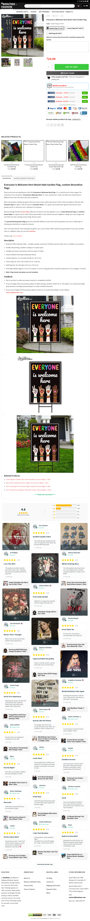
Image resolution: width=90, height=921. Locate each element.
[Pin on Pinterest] (58, 125)
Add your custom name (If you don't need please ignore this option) (65, 38)
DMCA (48, 893)
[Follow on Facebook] (78, 1)
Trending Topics (22, 12)
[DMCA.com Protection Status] (35, 915)
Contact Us (50, 882)
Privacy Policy (28, 885)
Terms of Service (29, 889)
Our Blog (49, 878)
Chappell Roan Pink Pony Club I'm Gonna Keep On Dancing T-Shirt (17, 716)
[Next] (40, 35)
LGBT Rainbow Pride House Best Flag (78, 166)
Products (69, 12)
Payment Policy (51, 889)
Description (7, 178)
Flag (61, 16)
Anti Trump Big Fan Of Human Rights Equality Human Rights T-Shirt (28, 486)
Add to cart (71, 67)
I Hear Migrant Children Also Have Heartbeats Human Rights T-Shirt (28, 479)
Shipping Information (53, 885)
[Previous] (4, 35)
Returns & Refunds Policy (32, 882)
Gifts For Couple (58, 12)
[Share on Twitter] (51, 125)
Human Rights (76, 119)
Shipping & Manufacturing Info (24, 178)
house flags (25, 212)
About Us (27, 878)
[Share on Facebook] (48, 125)
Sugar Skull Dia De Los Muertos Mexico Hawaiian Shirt (75, 856)
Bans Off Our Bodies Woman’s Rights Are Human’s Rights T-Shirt (27, 483)
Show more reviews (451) (45, 864)
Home (48, 16)
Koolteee (32, 231)
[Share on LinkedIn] (62, 125)
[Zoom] (4, 54)
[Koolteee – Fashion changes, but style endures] (10, 6)
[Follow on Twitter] (82, 1)
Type (48, 24)
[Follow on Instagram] (80, 1)
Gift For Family (44, 12)
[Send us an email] (83, 1)
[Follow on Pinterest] (85, 1)
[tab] (6, 178)
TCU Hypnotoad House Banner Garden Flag (34, 166)
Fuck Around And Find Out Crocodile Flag (11, 166)
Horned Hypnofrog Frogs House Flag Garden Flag (56, 166)
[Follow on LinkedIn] (87, 1)
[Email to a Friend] (55, 125)
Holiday (33, 12)
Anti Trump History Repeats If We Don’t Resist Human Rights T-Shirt (28, 490)
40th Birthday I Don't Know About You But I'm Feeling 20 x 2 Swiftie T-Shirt (47, 738)
